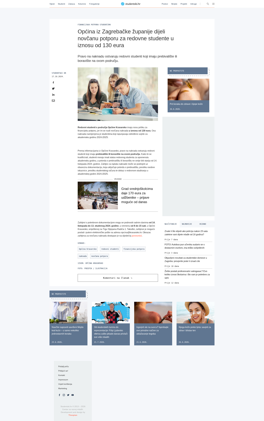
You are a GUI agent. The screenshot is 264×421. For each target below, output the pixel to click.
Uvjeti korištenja (65, 384)
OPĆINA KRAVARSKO (94, 263)
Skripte (174, 4)
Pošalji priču (63, 366)
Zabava (71, 4)
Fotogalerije (94, 4)
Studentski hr (59, 73)
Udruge (193, 4)
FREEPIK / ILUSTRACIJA (95, 268)
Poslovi (165, 4)
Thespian (72, 415)
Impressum (63, 380)
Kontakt (61, 375)
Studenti (61, 4)
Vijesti (52, 4)
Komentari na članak (116, 278)
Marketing (62, 388)
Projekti (184, 4)
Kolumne (82, 4)
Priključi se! (63, 371)
